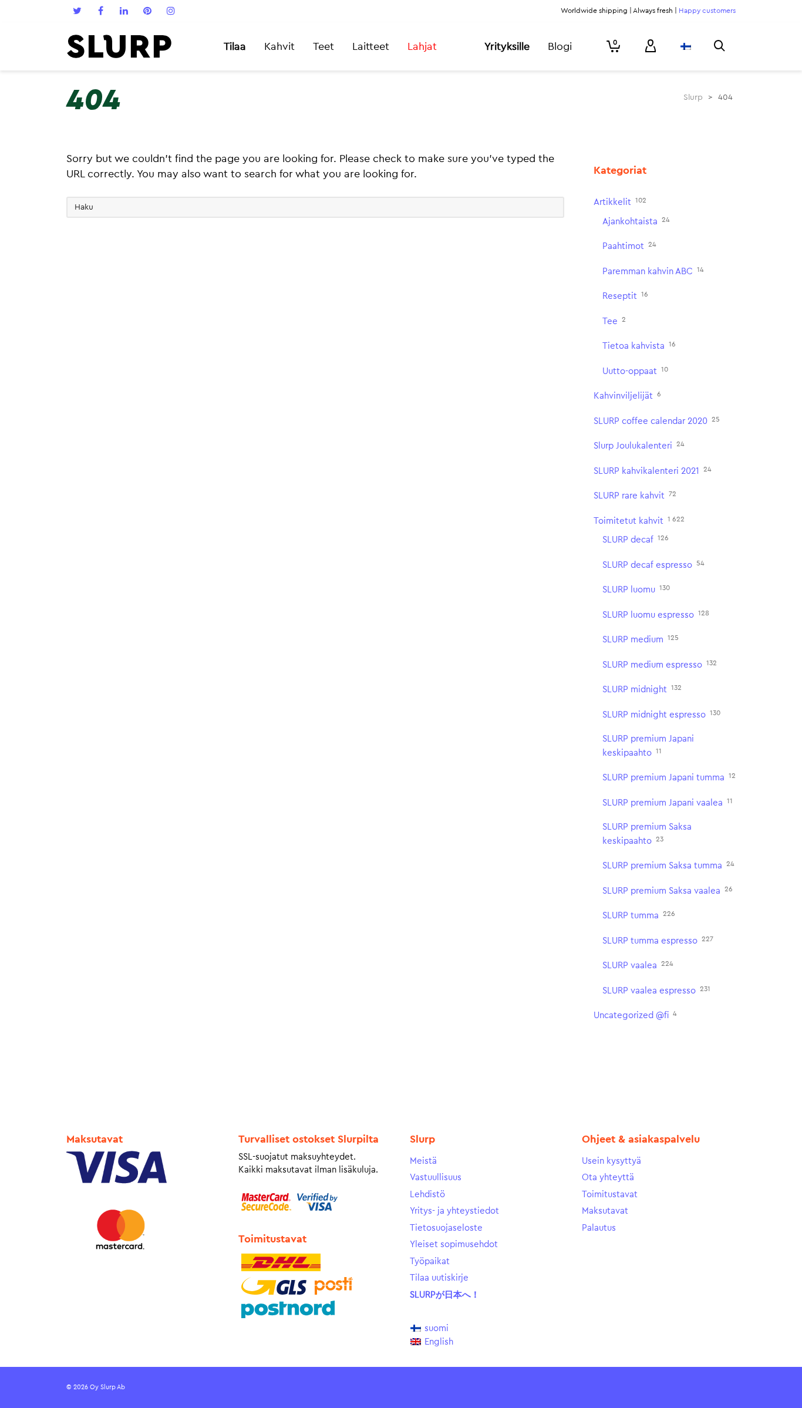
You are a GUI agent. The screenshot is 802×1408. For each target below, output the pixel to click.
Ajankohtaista (636, 221)
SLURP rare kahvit (635, 495)
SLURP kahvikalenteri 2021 (653, 471)
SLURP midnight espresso (661, 714)
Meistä (423, 1161)
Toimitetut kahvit (639, 521)
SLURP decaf (635, 539)
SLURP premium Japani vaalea (667, 802)
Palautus (599, 1228)
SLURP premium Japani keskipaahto (648, 746)
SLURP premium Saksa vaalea (667, 890)
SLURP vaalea (637, 965)
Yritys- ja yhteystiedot (454, 1211)
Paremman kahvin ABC (653, 271)
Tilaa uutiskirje (439, 1278)
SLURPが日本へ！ (445, 1295)
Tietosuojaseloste (446, 1228)
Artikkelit (620, 202)
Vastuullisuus (435, 1177)
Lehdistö (427, 1194)
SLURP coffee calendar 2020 (657, 421)
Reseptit (625, 296)
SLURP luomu (636, 589)
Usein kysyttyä (611, 1161)
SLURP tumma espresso (657, 940)
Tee (614, 321)
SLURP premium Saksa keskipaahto (647, 834)
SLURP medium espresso (659, 664)
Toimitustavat (610, 1194)
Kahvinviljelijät (627, 395)
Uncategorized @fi (635, 1015)
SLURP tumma (638, 915)
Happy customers (707, 10)
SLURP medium (640, 639)
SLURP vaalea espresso (656, 990)
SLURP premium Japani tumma (669, 777)
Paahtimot (629, 246)
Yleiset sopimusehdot (454, 1244)
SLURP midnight (642, 689)
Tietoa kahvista (639, 346)
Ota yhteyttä (608, 1177)
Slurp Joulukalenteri (639, 445)
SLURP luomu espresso (655, 614)
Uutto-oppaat (635, 371)
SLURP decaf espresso (653, 565)
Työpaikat (430, 1261)
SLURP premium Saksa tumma (668, 865)
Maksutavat (605, 1211)
